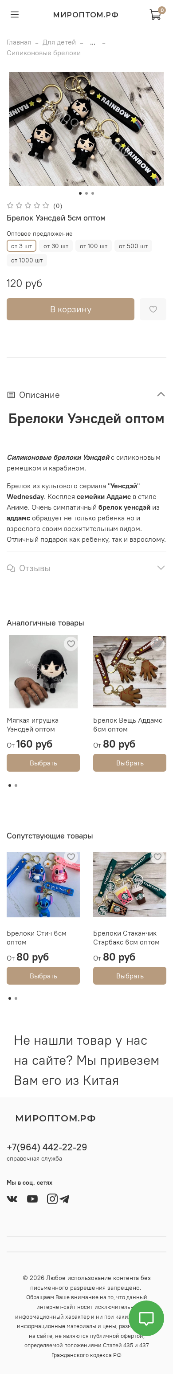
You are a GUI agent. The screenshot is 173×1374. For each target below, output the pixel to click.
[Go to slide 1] (80, 193)
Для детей (59, 41)
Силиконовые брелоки (44, 52)
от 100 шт (93, 246)
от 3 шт (21, 246)
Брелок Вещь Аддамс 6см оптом (127, 724)
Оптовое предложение (40, 233)
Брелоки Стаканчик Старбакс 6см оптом (126, 937)
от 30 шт (55, 246)
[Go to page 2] (16, 785)
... (92, 42)
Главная (19, 41)
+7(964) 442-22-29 (47, 1147)
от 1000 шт (27, 260)
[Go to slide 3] (92, 193)
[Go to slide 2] (86, 193)
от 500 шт (133, 246)
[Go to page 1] (9, 785)
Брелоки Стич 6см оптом (37, 937)
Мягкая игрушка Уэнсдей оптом (33, 724)
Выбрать (43, 762)
